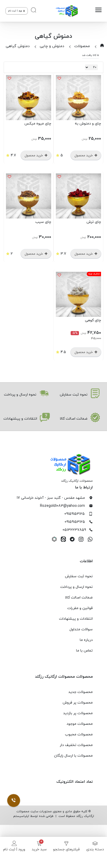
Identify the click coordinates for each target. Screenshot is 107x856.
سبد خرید (39, 849)
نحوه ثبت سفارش (79, 576)
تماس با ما (84, 650)
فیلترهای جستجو (66, 849)
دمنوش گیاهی (18, 46)
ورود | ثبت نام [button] (15, 10)
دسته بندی (95, 849)
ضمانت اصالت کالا (79, 597)
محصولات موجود (79, 723)
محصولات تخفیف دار (76, 745)
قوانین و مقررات (80, 608)
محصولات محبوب (79, 734)
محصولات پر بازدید (78, 713)
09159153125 (74, 513)
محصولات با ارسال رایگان (73, 755)
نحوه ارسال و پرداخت (76, 586)
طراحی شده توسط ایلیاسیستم (33, 816)
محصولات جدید (80, 692)
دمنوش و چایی (52, 46)
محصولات (82, 46)
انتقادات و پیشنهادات (76, 618)
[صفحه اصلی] (67, 11)
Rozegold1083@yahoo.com (62, 505)
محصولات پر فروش (78, 702)
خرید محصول (84, 155)
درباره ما (86, 640)
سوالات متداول (81, 629)
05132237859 (74, 530)
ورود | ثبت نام (14, 849)
